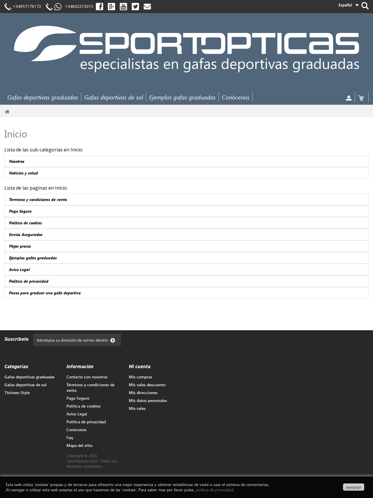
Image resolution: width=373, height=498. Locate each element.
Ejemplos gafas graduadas (182, 97)
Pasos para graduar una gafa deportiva (45, 292)
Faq (69, 437)
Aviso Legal (19, 269)
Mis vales (137, 408)
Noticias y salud (23, 172)
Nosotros (16, 161)
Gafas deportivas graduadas (42, 97)
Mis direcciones (143, 392)
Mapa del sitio (79, 445)
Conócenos (235, 97)
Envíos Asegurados (26, 234)
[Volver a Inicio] (7, 112)
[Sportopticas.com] (186, 48)
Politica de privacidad (28, 281)
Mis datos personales (148, 400)
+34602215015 (77, 6)
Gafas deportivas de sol (113, 97)
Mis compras (140, 377)
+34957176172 (27, 6)
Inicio (15, 133)
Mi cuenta (139, 367)
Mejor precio (20, 246)
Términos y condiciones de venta (38, 199)
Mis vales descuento (147, 384)
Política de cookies (25, 222)
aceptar (353, 487)
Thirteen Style (17, 392)
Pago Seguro (20, 211)
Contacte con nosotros (87, 377)
